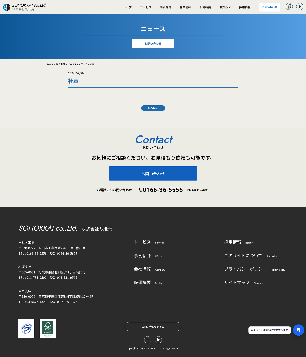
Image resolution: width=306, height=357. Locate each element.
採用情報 (245, 7)
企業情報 (185, 7)
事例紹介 (165, 7)
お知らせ (225, 7)
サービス (145, 7)
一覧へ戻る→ (153, 108)
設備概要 (205, 7)
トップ (127, 7)
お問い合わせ (269, 7)
